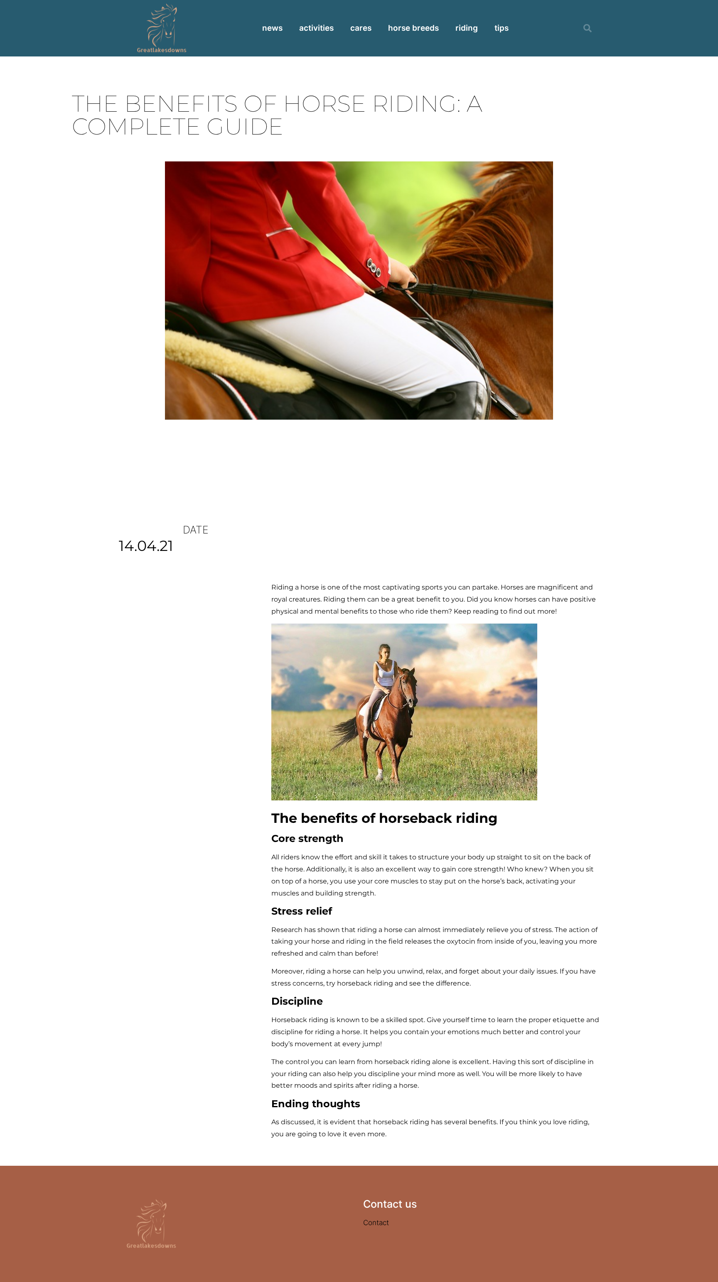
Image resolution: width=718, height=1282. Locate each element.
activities (316, 28)
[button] (587, 28)
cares (360, 28)
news (272, 28)
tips (501, 28)
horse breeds (413, 28)
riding (466, 28)
